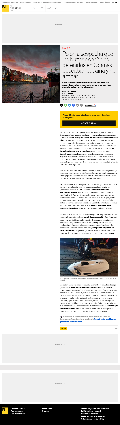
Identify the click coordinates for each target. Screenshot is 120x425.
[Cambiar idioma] (49, 8)
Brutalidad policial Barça (52, 2)
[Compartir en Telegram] (69, 105)
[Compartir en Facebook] (73, 105)
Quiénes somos (17, 409)
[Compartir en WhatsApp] (65, 105)
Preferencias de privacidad (93, 416)
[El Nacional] (5, 8)
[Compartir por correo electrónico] (77, 105)
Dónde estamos (18, 414)
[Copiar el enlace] (81, 105)
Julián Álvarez (105, 2)
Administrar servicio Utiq (92, 419)
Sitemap (45, 411)
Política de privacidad (91, 411)
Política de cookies (89, 414)
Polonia (63, 328)
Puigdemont (37, 2)
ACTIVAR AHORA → (89, 123)
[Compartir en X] (61, 105)
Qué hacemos (17, 411)
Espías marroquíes (91, 2)
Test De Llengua (25, 2)
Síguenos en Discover (10, 2)
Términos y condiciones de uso (95, 409)
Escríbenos (47, 409)
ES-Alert (80, 2)
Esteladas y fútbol (69, 2)
